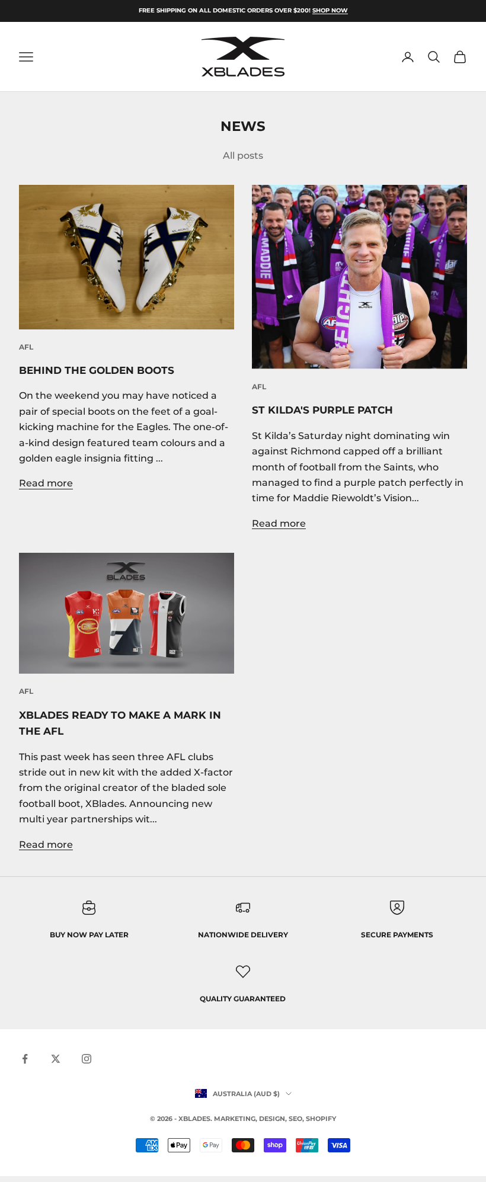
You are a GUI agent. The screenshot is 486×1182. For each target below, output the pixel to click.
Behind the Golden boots (96, 370)
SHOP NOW (330, 10)
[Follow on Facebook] (25, 1059)
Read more (46, 483)
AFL (26, 346)
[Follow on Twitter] (56, 1059)
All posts (243, 155)
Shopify (321, 1118)
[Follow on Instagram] (86, 1059)
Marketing (234, 1118)
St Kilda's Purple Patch (322, 410)
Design (272, 1118)
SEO (295, 1118)
